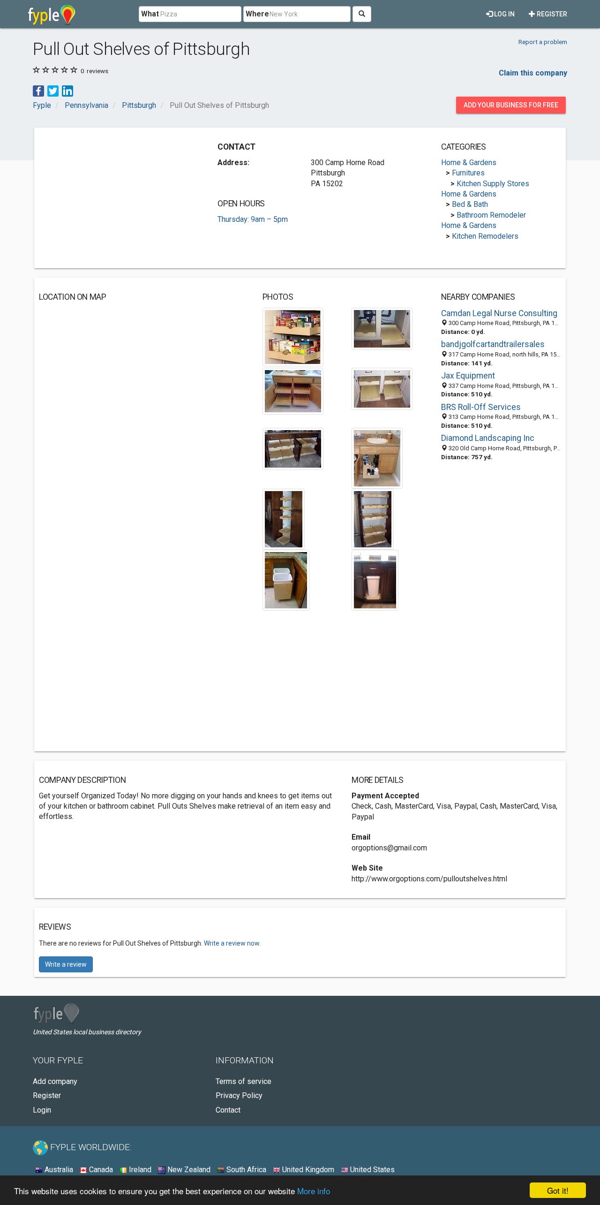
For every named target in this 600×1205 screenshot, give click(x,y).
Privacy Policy (239, 1095)
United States (371, 1169)
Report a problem (542, 41)
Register (551, 14)
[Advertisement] (117, 198)
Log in (504, 14)
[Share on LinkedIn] (67, 90)
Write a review (66, 964)
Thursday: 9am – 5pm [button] (253, 219)
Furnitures (468, 172)
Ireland (139, 1169)
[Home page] (52, 14)
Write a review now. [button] (232, 943)
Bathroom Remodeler (491, 215)
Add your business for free (511, 105)
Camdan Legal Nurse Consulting (499, 313)
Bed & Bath (470, 204)
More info (313, 1191)
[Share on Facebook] (38, 90)
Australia (58, 1169)
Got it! (558, 1190)
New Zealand (187, 1169)
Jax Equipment (468, 375)
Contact (228, 1110)
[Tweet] (53, 90)
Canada (100, 1169)
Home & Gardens (468, 162)
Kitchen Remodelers (485, 236)
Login (42, 1110)
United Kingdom (307, 1169)
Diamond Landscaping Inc (487, 438)
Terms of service (243, 1081)
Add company (55, 1081)
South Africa (245, 1169)
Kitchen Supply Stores (493, 183)
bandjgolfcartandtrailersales (493, 344)
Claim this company (533, 72)
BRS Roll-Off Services (481, 407)
